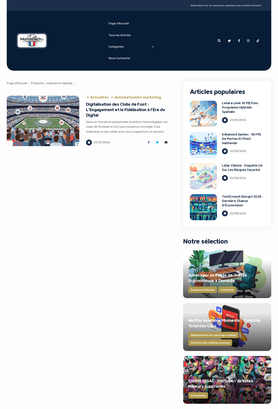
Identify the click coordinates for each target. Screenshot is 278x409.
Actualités (99, 97)
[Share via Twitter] (157, 142)
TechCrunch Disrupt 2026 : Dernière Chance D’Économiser (242, 200)
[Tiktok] (257, 40)
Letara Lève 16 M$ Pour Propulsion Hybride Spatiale (240, 107)
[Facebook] (238, 40)
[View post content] (43, 121)
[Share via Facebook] (148, 142)
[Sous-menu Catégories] (153, 46)
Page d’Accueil (119, 23)
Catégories (116, 46)
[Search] (219, 40)
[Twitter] (229, 40)
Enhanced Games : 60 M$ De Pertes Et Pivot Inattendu (241, 138)
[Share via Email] (166, 142)
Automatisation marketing (138, 97)
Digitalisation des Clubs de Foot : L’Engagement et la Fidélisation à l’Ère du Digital (125, 109)
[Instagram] (248, 40)
